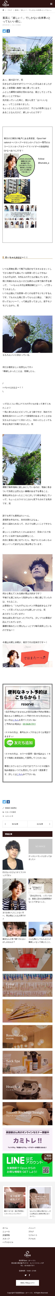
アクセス (32, 1238)
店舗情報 (6, 1235)
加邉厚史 (13, 808)
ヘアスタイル (8, 1242)
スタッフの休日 (16, 25)
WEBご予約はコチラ (27, 1283)
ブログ (31, 1231)
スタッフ (6, 1238)
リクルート (32, 1235)
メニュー (32, 1228)
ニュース (6, 1231)
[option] (15, 1201)
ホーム (5, 1228)
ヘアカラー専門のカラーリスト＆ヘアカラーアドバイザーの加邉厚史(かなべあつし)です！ (27, 146)
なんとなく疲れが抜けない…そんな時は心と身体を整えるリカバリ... (40, 1213)
